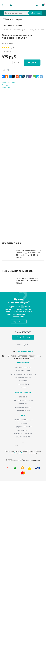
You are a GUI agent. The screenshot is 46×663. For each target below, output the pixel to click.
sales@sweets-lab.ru (24, 351)
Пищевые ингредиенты (23, 400)
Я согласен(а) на (23, 574)
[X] (13, 76)
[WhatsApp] (34, 76)
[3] (6, 48)
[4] (8, 48)
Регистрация (23, 423)
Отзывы (23, 387)
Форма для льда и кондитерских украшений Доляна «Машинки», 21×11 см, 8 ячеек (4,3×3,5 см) (28, 252)
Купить (33, 62)
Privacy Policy (13, 453)
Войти (9, 624)
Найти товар (35, 13)
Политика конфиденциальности (23, 374)
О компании (23, 362)
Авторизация (23, 430)
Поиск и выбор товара (23, 420)
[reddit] (17, 76)
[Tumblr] (27, 76)
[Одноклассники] (6, 76)
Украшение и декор (23, 407)
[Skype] (37, 76)
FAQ (23, 415)
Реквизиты (23, 381)
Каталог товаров (13, 19)
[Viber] (30, 76)
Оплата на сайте (23, 437)
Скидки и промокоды (23, 433)
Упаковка (23, 397)
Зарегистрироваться (23, 629)
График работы (23, 384)
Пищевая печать (23, 410)
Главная (5, 30)
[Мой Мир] (10, 76)
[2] (5, 48)
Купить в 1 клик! (16, 218)
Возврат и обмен (23, 370)
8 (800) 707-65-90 (23, 332)
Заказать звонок (12, 513)
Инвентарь (23, 403)
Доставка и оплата (12, 25)
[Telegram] (41, 76)
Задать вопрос (19, 321)
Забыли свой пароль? (33, 620)
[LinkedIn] (20, 76)
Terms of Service (27, 453)
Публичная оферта (23, 377)
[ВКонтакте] (3, 76)
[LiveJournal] (23, 76)
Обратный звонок (23, 337)
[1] (3, 48)
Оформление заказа (23, 426)
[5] (10, 48)
